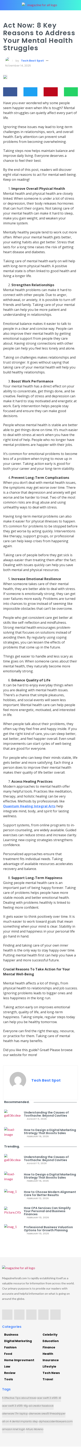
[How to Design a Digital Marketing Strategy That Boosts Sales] (12, 1133)
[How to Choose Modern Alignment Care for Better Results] (12, 1195)
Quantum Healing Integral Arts (29, 806)
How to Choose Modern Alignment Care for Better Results (50, 1193)
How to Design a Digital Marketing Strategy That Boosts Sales (50, 1132)
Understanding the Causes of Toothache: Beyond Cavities (46, 1114)
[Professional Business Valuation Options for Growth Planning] (12, 1230)
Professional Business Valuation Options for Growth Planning (48, 1229)
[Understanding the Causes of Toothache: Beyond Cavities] (12, 1116)
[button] (10, 91)
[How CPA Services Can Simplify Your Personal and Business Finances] (12, 1213)
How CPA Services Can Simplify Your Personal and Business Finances (47, 1211)
